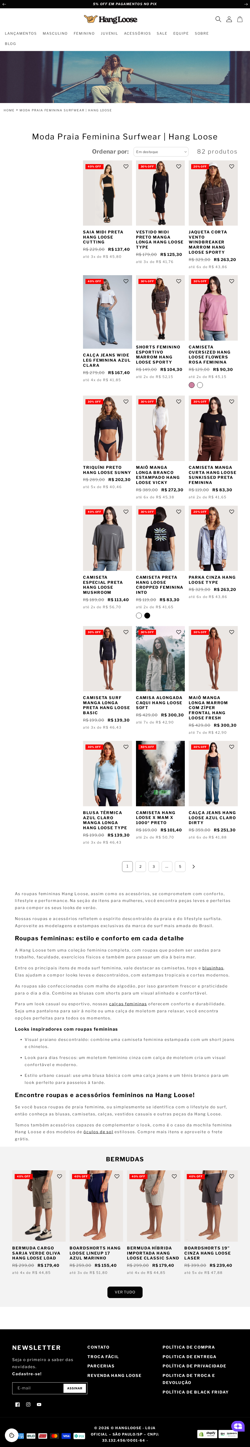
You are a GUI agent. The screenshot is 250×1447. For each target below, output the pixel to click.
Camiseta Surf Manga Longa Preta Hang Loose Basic (106, 705)
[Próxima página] (193, 866)
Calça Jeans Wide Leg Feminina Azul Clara (107, 360)
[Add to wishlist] (126, 166)
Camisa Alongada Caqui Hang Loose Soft (159, 702)
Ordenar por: (110, 151)
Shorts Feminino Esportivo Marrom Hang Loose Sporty (158, 355)
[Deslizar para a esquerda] (4, 4)
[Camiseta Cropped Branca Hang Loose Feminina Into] (139, 616)
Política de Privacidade (194, 1366)
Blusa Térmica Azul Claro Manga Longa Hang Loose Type (105, 820)
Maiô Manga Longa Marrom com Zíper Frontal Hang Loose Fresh (208, 707)
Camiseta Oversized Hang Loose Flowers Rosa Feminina (210, 355)
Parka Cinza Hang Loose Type (212, 580)
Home (9, 110)
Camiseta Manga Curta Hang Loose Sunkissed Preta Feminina (213, 475)
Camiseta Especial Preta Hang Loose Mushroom (103, 585)
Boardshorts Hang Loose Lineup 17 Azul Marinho (95, 1253)
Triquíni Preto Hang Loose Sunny (107, 470)
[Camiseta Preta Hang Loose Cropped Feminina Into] (147, 616)
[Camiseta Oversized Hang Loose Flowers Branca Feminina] (200, 385)
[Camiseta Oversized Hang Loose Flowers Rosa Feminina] (192, 385)
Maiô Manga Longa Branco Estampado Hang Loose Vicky (158, 475)
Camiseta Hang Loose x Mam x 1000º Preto (156, 817)
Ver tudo (125, 1292)
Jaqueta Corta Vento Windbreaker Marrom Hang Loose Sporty (208, 242)
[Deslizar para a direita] (246, 4)
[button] (218, 19)
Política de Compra (189, 1347)
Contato (98, 1347)
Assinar (75, 1388)
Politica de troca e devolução (189, 1379)
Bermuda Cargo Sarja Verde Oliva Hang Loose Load (36, 1253)
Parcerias (101, 1366)
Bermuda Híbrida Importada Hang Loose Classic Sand (153, 1253)
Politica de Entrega (189, 1356)
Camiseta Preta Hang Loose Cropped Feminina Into (160, 585)
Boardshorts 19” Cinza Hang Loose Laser (207, 1253)
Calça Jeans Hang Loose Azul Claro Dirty (212, 817)
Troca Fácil (103, 1356)
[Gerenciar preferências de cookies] (12, 1435)
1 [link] (127, 866)
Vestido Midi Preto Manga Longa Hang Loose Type (160, 240)
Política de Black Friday (196, 1392)
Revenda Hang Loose (114, 1375)
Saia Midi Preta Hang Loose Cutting (103, 237)
